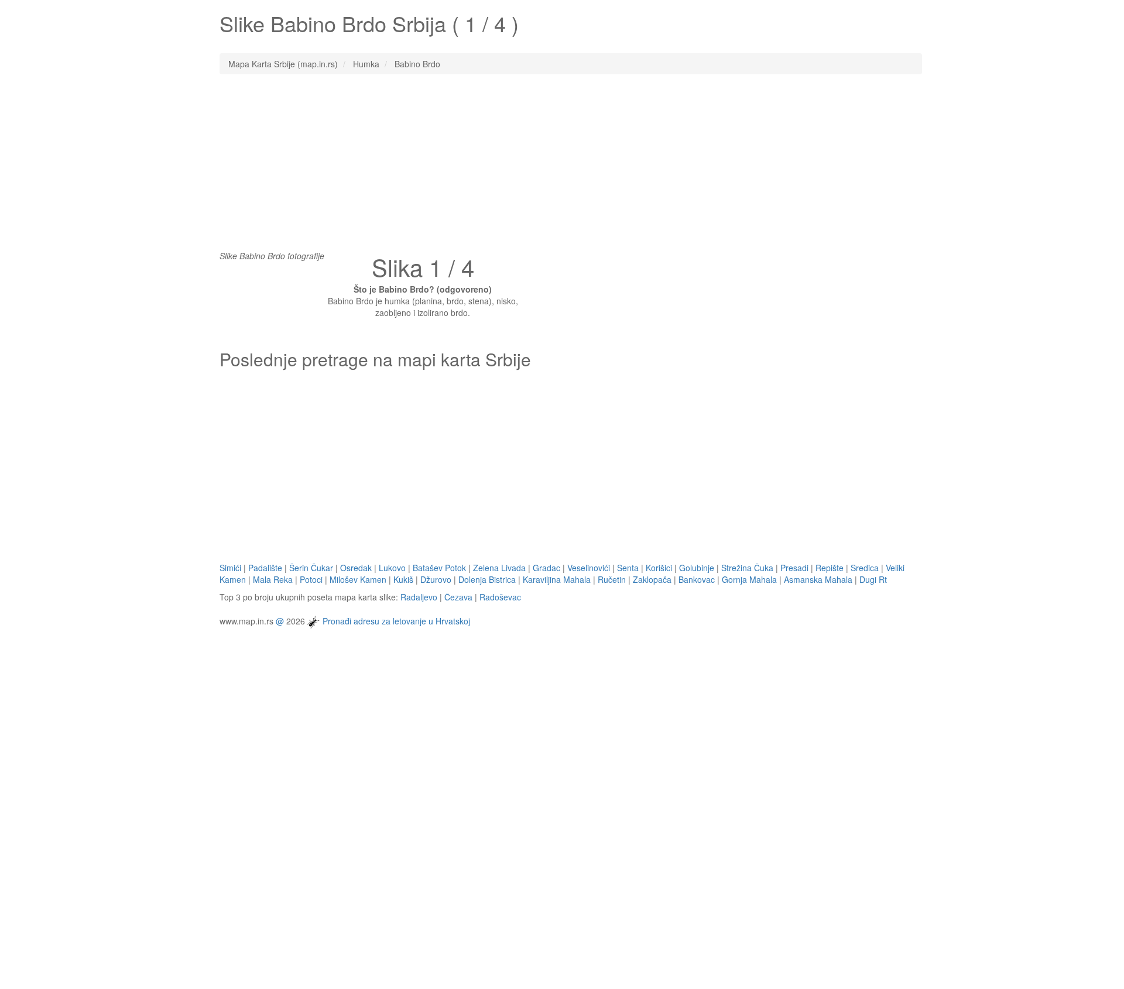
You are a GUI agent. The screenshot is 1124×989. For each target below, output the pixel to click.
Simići (230, 568)
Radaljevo (418, 597)
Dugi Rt (873, 579)
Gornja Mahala (749, 579)
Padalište (265, 568)
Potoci (311, 579)
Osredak (356, 568)
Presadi (794, 568)
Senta (628, 568)
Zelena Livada (499, 568)
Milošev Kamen (358, 579)
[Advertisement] (562, 168)
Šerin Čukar (311, 568)
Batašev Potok (439, 568)
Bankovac (696, 579)
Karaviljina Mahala (557, 579)
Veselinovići (588, 568)
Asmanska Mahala (818, 579)
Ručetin (612, 579)
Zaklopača (652, 579)
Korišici (659, 568)
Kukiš (403, 579)
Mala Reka (273, 579)
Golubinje (696, 568)
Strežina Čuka (747, 568)
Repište (829, 568)
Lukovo (392, 568)
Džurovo (435, 579)
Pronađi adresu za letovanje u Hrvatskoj (396, 620)
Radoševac (500, 597)
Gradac (546, 568)
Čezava (458, 597)
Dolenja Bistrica (487, 579)
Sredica (865, 568)
